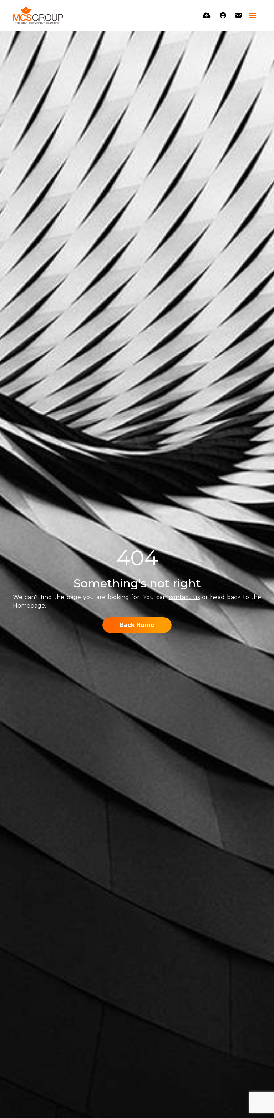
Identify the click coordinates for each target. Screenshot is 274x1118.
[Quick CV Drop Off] (207, 15)
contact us (184, 597)
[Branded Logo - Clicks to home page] (38, 15)
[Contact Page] (238, 15)
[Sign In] (223, 15)
